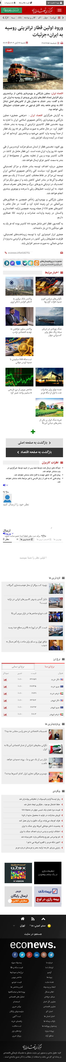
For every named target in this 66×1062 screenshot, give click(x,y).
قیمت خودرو (16, 982)
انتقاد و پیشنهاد (49, 987)
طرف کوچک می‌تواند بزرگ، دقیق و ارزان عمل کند (40, 821)
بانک (20, 18)
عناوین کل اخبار (49, 1001)
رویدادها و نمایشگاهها (16, 992)
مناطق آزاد (49, 1036)
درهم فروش (54, 714)
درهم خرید (54, 693)
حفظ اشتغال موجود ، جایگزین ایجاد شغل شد (42, 804)
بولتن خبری (16, 1006)
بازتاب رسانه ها (49, 1021)
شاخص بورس (16, 977)
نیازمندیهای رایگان (17, 1011)
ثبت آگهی (16, 1016)
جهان (45, 18)
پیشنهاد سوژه (16, 962)
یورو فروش (54, 707)
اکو (39, 18)
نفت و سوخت (9, 3)
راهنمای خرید (16, 1021)
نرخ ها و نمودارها (16, 972)
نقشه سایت (49, 982)
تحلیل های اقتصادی (16, 997)
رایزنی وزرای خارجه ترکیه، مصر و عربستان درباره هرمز (38, 848)
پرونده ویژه (49, 1031)
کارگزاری (5, 18)
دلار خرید (55, 679)
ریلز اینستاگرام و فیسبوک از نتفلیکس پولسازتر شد (40, 799)
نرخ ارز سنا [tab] (49, 667)
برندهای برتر (16, 1031)
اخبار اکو (49, 1011)
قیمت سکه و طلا (16, 967)
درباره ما (49, 962)
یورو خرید (55, 686)
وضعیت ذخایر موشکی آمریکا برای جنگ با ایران (41, 826)
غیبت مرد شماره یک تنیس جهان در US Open (41, 810)
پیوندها (49, 977)
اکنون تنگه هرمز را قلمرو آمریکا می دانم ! (43, 842)
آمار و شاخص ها (17, 987)
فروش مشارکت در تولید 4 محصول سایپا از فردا (41, 815)
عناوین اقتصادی (49, 1006)
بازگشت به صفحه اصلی (33, 443)
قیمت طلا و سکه (24, 3)
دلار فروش (55, 700)
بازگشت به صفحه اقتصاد (36, 452)
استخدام (16, 1001)
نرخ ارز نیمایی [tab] (18, 667)
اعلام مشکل (49, 992)
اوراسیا (53, 18)
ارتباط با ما (49, 967)
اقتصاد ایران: (57, 94)
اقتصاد (9, 50)
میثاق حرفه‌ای (49, 997)
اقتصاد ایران (36, 115)
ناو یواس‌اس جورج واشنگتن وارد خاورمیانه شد (41, 837)
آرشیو (49, 972)
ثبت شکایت (16, 1026)
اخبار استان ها (49, 1016)
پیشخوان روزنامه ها (49, 1026)
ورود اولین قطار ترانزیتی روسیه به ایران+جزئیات (34, 31)
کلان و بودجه (30, 18)
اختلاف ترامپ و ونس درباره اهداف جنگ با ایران (40, 831)
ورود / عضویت (54, 3)
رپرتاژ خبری (16, 1036)
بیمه (13, 18)
